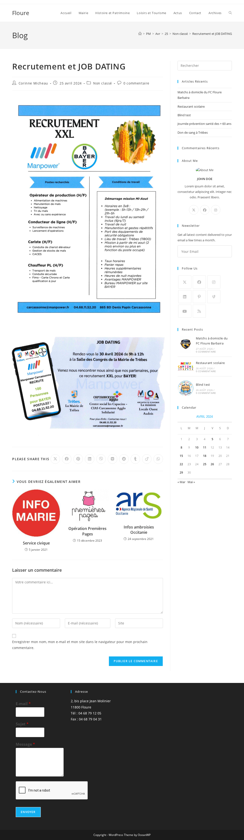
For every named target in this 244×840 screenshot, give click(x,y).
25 (204, 464)
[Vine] (213, 296)
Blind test (184, 115)
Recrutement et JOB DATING (212, 34)
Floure (20, 13)
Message (25, 744)
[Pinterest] (199, 296)
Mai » (191, 482)
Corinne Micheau (33, 83)
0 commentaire (136, 83)
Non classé (102, 83)
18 (204, 456)
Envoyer (28, 812)
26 (212, 464)
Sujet (22, 724)
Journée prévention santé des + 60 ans (204, 124)
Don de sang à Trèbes (193, 132)
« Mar (181, 482)
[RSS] (199, 311)
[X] (193, 210)
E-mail (23, 703)
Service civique (36, 543)
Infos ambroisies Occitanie (139, 529)
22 (181, 464)
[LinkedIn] (184, 296)
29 (181, 472)
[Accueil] (140, 34)
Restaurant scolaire (191, 106)
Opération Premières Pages (87, 531)
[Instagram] (215, 210)
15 (181, 456)
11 (204, 447)
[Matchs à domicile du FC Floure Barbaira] (186, 344)
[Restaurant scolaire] (186, 366)
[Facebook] (204, 210)
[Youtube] (184, 311)
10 (196, 447)
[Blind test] (186, 388)
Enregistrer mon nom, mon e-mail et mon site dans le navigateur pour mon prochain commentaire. (79, 644)
